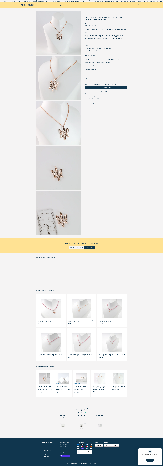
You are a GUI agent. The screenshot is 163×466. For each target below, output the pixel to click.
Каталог (88, 5)
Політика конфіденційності (48, 446)
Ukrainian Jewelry (48, 366)
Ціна (86, 23)
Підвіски (55, 5)
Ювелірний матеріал (90, 69)
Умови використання (47, 444)
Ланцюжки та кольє (71, 5)
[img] (81, 411)
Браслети (62, 5)
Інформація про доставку (93, 103)
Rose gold (88, 71)
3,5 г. (87, 78)
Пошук (95, 463)
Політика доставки (46, 450)
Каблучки (48, 5)
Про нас (44, 454)
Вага (86, 76)
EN (107, 5)
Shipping (87, 84)
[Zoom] (58, 33)
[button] (80, 429)
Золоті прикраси (48, 290)
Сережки (42, 5)
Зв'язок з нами (45, 456)
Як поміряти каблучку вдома (85, 463)
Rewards (44, 452)
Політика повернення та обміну (49, 448)
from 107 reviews (81, 412)
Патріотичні (81, 5)
